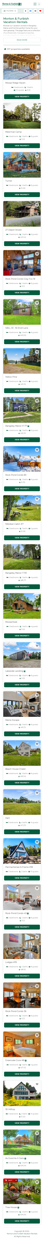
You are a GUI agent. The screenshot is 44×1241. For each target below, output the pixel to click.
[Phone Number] (39, 4)
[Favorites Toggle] (40, 11)
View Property (22, 97)
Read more (22, 40)
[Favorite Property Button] (37, 58)
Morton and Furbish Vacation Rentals (22, 1234)
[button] (6, 67)
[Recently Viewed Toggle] (35, 11)
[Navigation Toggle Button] (35, 4)
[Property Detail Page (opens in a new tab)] (22, 67)
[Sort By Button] (26, 11)
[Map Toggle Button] (30, 11)
